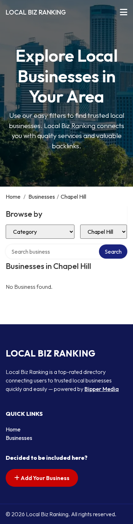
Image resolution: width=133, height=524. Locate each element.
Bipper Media (101, 388)
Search (113, 251)
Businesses (41, 196)
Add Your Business (45, 477)
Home (13, 196)
